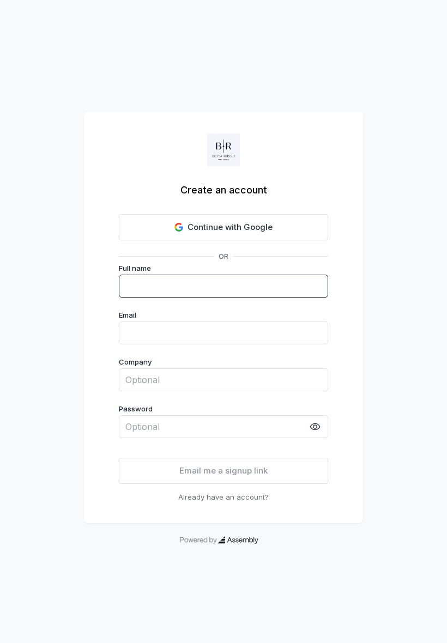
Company (135, 361)
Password (136, 408)
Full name (135, 268)
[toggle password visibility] (315, 426)
